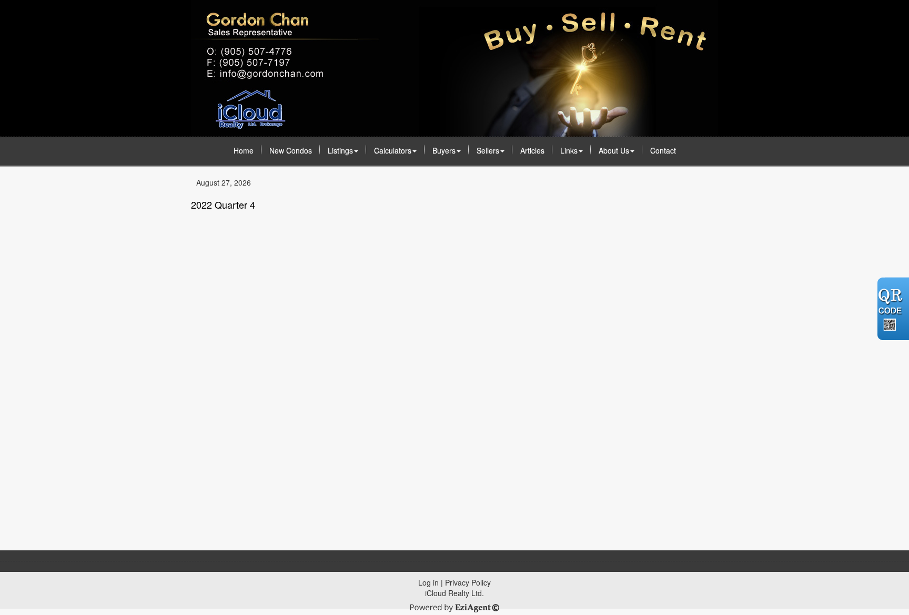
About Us (614, 150)
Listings (340, 150)
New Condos (290, 150)
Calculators (392, 150)
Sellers (488, 150)
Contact (663, 150)
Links (569, 150)
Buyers (444, 150)
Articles (532, 150)
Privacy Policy (468, 582)
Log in (428, 582)
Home (244, 150)
